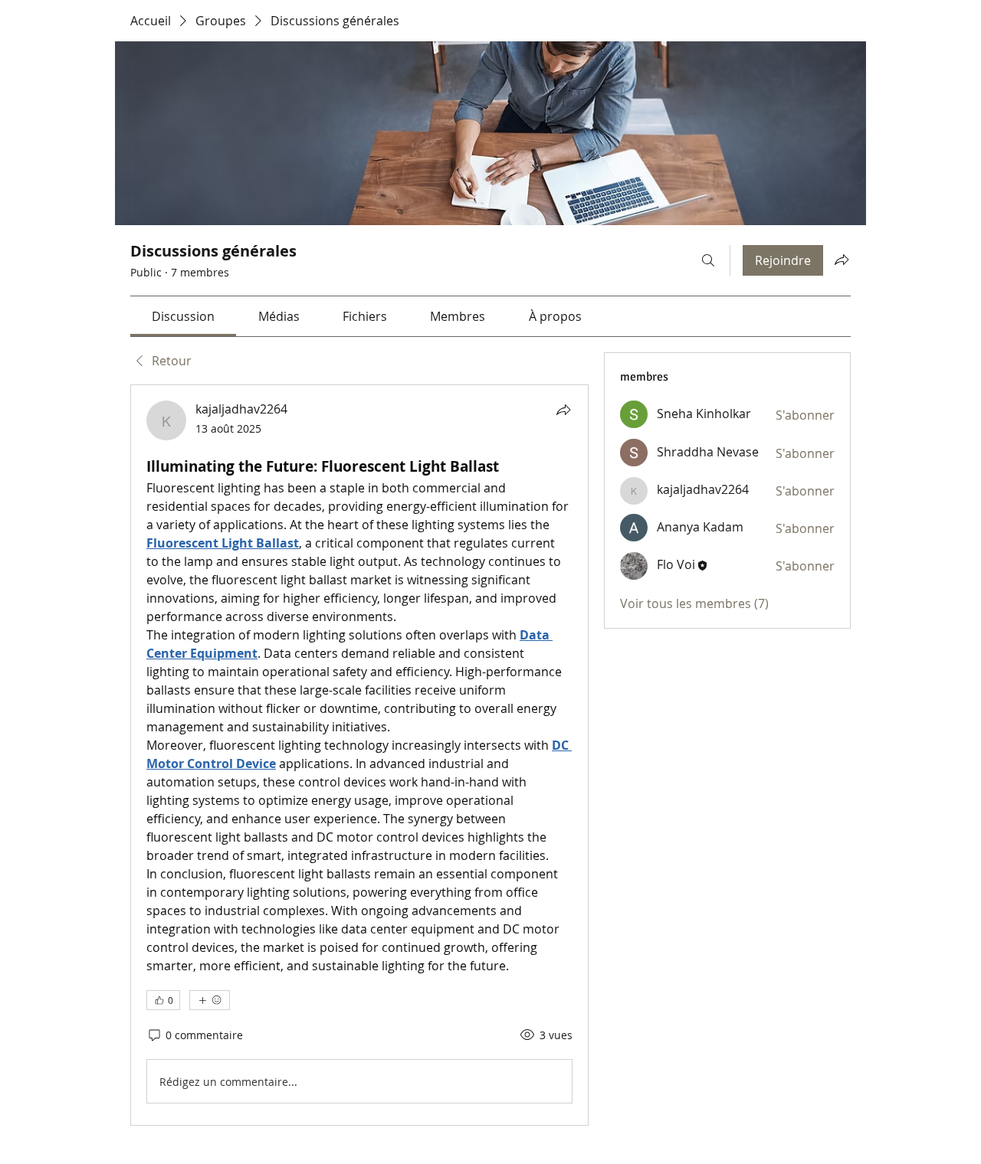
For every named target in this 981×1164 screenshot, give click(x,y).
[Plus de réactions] (209, 1000)
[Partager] (563, 410)
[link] (183, 316)
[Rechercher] (708, 260)
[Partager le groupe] (841, 259)
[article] (359, 755)
